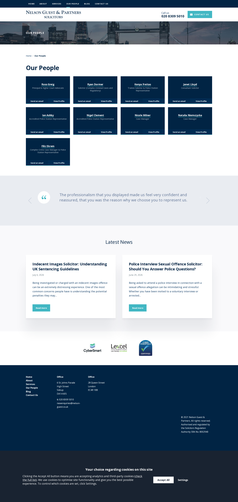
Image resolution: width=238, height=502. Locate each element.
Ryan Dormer (95, 84)
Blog (87, 3)
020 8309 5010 (66, 399)
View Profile (59, 101)
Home (31, 3)
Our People (72, 3)
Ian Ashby (48, 115)
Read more (41, 308)
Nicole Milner (143, 115)
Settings (183, 480)
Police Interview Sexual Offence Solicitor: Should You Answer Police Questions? (165, 266)
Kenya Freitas (142, 84)
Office (60, 376)
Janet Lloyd (190, 84)
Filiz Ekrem (47, 146)
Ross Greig (47, 84)
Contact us (201, 14)
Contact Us (101, 3)
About (43, 3)
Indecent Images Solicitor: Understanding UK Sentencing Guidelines (70, 266)
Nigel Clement (95, 115)
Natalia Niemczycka (190, 115)
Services (56, 3)
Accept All (163, 480)
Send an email (37, 101)
